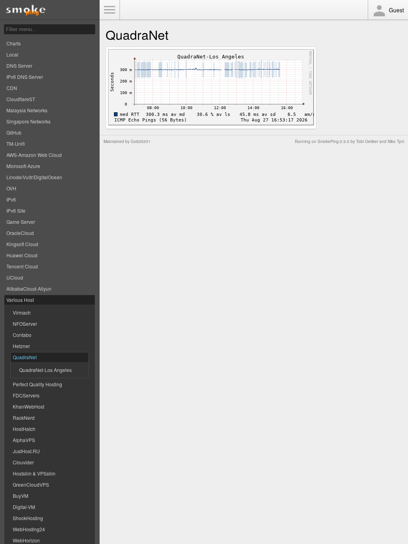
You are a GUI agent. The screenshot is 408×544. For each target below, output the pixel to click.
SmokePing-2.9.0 (333, 141)
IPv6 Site (16, 210)
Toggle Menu (110, 10)
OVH (11, 188)
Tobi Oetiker (367, 141)
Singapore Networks (28, 121)
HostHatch (24, 428)
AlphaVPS (24, 439)
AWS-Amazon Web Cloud (34, 154)
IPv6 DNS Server (24, 76)
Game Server (20, 221)
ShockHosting (28, 518)
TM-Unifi (15, 143)
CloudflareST (20, 99)
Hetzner (21, 345)
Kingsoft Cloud (22, 244)
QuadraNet (25, 357)
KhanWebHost (28, 406)
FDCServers (26, 395)
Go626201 (141, 141)
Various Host (20, 299)
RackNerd (24, 417)
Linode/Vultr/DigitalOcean (34, 177)
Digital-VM (24, 506)
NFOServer (25, 323)
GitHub (14, 132)
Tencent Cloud (22, 266)
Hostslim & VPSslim (34, 473)
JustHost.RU (26, 451)
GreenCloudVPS (31, 484)
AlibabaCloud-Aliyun (28, 288)
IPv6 (11, 199)
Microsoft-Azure (23, 165)
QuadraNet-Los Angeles (45, 369)
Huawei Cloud (21, 255)
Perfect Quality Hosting (37, 384)
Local (12, 54)
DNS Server (19, 65)
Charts (13, 43)
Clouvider (23, 462)
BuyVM (20, 495)
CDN (11, 87)
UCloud (14, 277)
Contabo (22, 334)
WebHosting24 (29, 529)
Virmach (22, 312)
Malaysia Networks (26, 110)
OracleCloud (20, 232)
